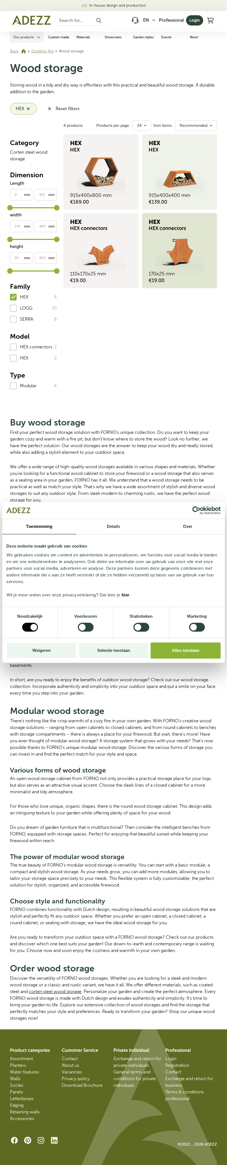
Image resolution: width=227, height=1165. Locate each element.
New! (194, 37)
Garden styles (143, 37)
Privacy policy (76, 1078)
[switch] (86, 627)
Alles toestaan (185, 650)
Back (14, 51)
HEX (24, 297)
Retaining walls (25, 1112)
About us (70, 1065)
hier (126, 594)
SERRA (26, 319)
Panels (16, 1092)
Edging (17, 1105)
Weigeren (41, 650)
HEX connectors (36, 347)
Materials (83, 37)
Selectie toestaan (113, 650)
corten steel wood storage (55, 991)
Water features (24, 1072)
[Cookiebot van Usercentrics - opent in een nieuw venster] (196, 510)
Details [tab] (113, 526)
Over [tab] (187, 526)
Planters (18, 1065)
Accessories (22, 1118)
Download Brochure (82, 1085)
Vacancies (72, 1072)
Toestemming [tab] (39, 526)
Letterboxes (21, 1098)
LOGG (26, 308)
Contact (70, 1058)
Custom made (58, 37)
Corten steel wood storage (28, 155)
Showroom (113, 37)
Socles (16, 1085)
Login (194, 20)
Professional (171, 20)
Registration (177, 1065)
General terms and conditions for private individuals (135, 1078)
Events (166, 37)
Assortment (21, 1058)
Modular (28, 385)
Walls (15, 1078)
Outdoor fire (42, 51)
